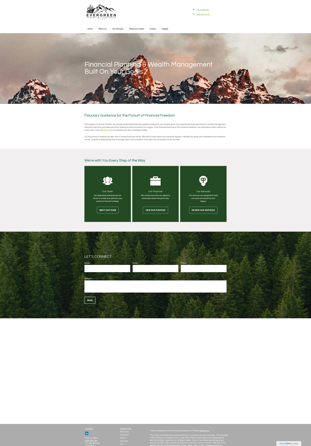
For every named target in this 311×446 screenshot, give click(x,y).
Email (135, 262)
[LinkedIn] (86, 433)
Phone (183, 262)
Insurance (124, 441)
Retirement (124, 431)
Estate (122, 438)
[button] (89, 29)
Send (90, 300)
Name (87, 262)
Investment (124, 434)
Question (88, 278)
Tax (121, 444)
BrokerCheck (205, 430)
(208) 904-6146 (105, 130)
